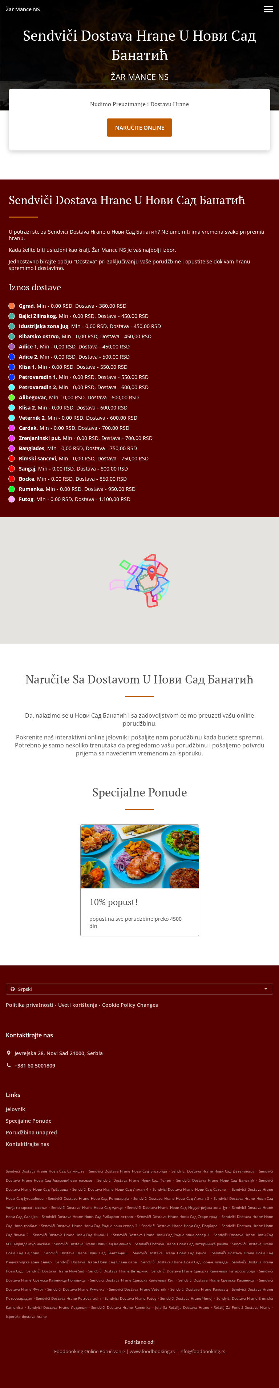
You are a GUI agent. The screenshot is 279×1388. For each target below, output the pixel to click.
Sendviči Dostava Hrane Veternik (137, 1289)
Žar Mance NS (23, 9)
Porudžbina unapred (31, 1132)
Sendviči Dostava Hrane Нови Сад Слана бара (96, 1261)
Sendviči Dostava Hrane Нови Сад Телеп (134, 1180)
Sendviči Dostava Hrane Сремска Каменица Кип (132, 1280)
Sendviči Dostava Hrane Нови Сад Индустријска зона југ (177, 1207)
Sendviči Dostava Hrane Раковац (199, 1289)
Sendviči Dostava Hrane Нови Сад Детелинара (213, 1171)
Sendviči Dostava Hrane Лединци (57, 1307)
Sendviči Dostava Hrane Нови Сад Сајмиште (45, 1171)
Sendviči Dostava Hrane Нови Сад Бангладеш (86, 1252)
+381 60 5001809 (35, 1065)
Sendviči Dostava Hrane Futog (130, 1298)
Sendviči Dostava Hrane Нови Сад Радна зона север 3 (89, 1225)
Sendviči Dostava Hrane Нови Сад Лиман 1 (71, 1234)
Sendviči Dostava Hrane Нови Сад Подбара (179, 1225)
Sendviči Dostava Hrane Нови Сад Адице (87, 1207)
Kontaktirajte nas (27, 1144)
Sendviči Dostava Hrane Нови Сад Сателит (190, 1189)
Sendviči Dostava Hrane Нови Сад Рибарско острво (87, 1216)
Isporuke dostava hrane (26, 1316)
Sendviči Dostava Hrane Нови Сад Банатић (215, 1180)
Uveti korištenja (77, 1004)
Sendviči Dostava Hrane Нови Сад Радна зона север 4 (161, 1234)
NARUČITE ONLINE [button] (139, 127)
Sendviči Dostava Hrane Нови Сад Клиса (170, 1252)
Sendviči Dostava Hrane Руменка (76, 1289)
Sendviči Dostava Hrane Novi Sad (55, 1271)
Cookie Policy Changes (130, 1004)
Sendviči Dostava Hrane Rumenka (120, 1307)
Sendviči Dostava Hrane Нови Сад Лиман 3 (171, 1198)
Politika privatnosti (29, 1004)
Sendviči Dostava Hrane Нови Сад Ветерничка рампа (181, 1243)
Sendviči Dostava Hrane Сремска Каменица (216, 1280)
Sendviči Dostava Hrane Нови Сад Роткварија (88, 1198)
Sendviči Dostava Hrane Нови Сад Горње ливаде (184, 1261)
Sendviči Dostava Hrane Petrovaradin (68, 1298)
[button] (268, 9)
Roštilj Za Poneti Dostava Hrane (243, 1307)
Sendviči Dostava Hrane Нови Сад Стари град (177, 1216)
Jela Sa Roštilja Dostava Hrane (183, 1307)
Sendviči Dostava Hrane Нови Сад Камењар (92, 1243)
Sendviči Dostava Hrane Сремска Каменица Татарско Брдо (203, 1271)
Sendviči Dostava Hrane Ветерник (117, 1271)
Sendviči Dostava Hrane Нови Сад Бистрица (128, 1171)
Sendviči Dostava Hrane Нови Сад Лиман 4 (110, 1189)
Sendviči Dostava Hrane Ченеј (186, 1298)
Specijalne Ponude (29, 1120)
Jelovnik (15, 1109)
